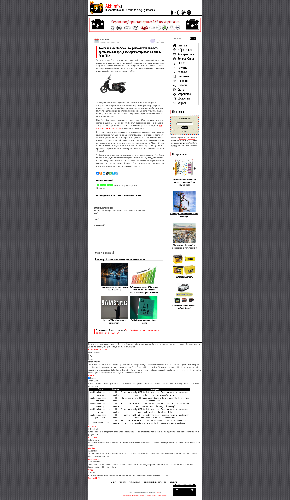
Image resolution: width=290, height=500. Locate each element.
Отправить (185, 128)
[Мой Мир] (104, 173)
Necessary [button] (91, 375)
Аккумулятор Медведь (184, 276)
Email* (96, 219)
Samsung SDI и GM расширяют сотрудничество (114, 321)
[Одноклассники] (100, 173)
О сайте (113, 482)
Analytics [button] (91, 448)
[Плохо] (101, 184)
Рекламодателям (134, 482)
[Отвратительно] (98, 184)
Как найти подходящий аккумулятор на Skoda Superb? (184, 306)
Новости (183, 80)
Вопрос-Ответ (186, 58)
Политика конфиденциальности (154, 482)
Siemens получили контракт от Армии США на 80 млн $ (114, 288)
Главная (182, 45)
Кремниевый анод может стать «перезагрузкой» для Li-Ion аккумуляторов (184, 182)
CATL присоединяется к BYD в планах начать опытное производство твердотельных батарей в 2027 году (144, 290)
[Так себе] (104, 184)
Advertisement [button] (93, 459)
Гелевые (182, 67)
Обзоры (182, 85)
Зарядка (182, 71)
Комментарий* (99, 225)
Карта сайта (172, 482)
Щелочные (184, 98)
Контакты (122, 482)
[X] (107, 173)
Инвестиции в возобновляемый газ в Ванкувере (184, 215)
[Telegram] (116, 173)
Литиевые (183, 76)
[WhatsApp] (110, 173)
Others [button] (90, 469)
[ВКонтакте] (97, 173)
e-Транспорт (185, 49)
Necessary (93, 378)
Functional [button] (92, 426)
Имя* (96, 213)
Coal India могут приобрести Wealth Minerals (144, 321)
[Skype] (113, 173)
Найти (192, 38)
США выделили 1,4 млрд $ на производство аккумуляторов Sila (184, 246)
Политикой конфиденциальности (187, 139)
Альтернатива (186, 54)
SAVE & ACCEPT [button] (94, 478)
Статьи (181, 89)
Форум (182, 102)
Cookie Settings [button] (93, 349)
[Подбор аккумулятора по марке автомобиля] (145, 25)
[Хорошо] (108, 184)
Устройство (184, 94)
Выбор (181, 63)
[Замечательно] (111, 184)
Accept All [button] (103, 349)
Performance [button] (92, 437)
